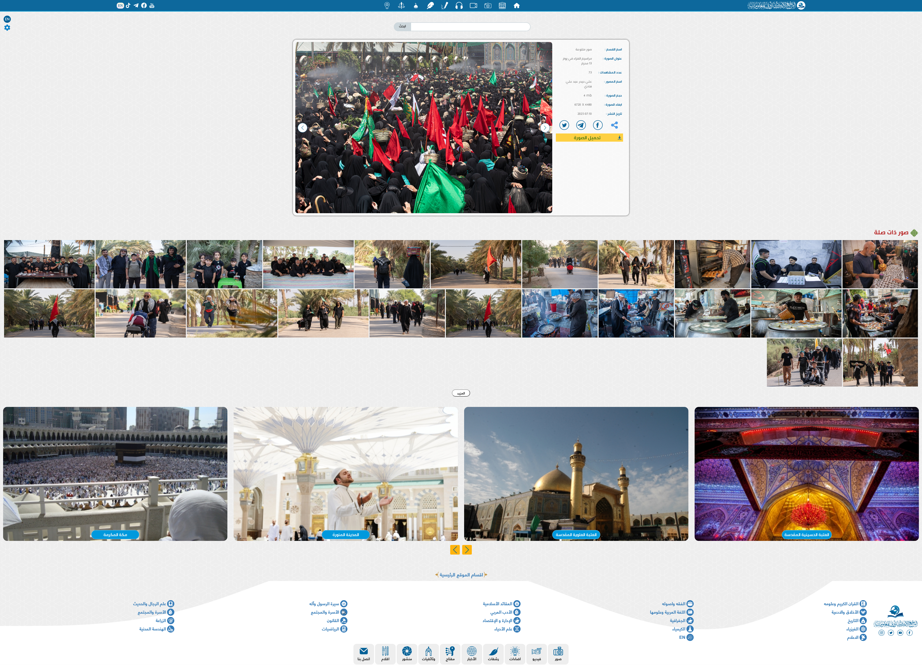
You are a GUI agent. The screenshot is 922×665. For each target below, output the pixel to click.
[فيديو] (473, 5)
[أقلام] (444, 5)
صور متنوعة (584, 49)
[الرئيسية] (516, 5)
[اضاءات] (387, 5)
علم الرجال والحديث (149, 603)
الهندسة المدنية (153, 628)
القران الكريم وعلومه (841, 603)
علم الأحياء (503, 628)
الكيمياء (678, 628)
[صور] (487, 5)
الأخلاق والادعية (845, 612)
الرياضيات (330, 628)
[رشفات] (430, 5)
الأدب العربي (501, 612)
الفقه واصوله (673, 603)
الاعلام (852, 637)
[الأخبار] (502, 5)
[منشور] (401, 5)
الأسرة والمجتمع (325, 612)
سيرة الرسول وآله (324, 603)
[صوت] (459, 5)
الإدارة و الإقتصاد (497, 620)
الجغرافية (677, 620)
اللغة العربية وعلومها (667, 612)
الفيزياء (852, 628)
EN (7, 19)
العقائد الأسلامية (497, 603)
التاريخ (853, 620)
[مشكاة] (415, 5)
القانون (333, 620)
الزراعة (161, 620)
